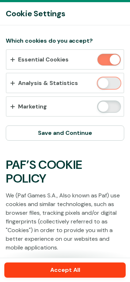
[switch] (114, 60)
